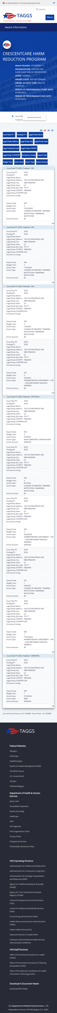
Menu (50, 17)
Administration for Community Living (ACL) (27, 871)
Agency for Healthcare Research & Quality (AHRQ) (27, 885)
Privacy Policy (15, 836)
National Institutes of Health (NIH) (24, 934)
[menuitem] (41, 130)
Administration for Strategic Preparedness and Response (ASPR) (27, 877)
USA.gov (13, 781)
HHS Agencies (15, 826)
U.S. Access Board (17, 776)
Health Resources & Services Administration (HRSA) (28, 923)
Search (42, 9)
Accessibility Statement (19, 806)
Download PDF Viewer (19, 988)
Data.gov (13, 751)
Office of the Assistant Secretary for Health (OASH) (27, 956)
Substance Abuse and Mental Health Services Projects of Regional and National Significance (38, 198)
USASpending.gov (17, 786)
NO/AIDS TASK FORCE (32, 406)
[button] (37, 9)
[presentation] (28, 422)
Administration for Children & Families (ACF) (28, 866)
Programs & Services (18, 841)
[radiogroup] (18, 118)
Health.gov (14, 816)
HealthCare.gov (16, 761)
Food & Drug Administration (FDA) (24, 916)
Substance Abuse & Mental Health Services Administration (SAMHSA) (27, 941)
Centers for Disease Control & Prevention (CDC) (26, 902)
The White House (17, 771)
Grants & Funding (17, 811)
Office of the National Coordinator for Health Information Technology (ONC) (28, 972)
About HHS (14, 801)
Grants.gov (14, 756)
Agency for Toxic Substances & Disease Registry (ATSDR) (25, 894)
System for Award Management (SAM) (25, 766)
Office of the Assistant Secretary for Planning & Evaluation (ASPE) (28, 964)
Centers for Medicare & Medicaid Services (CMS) (26, 910)
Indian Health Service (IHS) (21, 929)
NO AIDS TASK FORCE (32, 177)
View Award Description (34, 117)
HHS (11, 821)
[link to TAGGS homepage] (21, 16)
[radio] (18, 116)
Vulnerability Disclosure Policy (22, 846)
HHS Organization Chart (19, 831)
